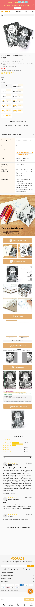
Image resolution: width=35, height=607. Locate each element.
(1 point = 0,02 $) (30, 64)
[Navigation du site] (2, 15)
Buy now (17, 8)
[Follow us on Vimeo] (27, 569)
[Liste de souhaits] (28, 11)
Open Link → (20, 150)
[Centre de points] (33, 11)
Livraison (3, 70)
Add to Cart (29, 599)
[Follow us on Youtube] (11, 569)
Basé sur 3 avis (16, 440)
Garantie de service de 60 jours (10, 66)
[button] (7, 73)
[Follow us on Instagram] (5, 569)
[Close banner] (33, 5)
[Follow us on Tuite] (14, 569)
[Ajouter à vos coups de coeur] (13, 541)
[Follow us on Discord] (30, 569)
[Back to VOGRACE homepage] (17, 558)
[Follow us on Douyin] (20, 569)
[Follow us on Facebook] (8, 569)
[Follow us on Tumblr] (23, 569)
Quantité (3, 82)
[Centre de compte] (30, 11)
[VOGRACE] (6, 11)
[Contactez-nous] (23, 11)
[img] (12, 463)
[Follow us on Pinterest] (17, 569)
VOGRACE (7, 590)
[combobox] (18, 15)
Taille (2, 77)
